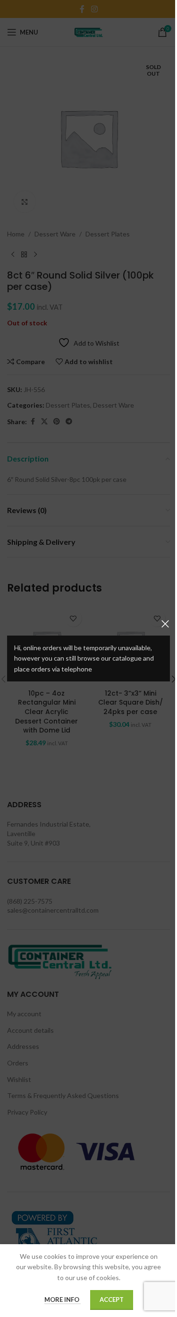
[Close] (165, 624)
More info (62, 1299)
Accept (112, 1299)
